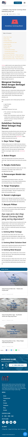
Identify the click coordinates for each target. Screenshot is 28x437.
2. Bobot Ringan (6, 38)
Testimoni (5, 405)
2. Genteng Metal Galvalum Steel (10, 51)
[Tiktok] (14, 422)
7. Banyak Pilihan (6, 47)
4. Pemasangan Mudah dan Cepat (10, 42)
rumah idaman (22, 150)
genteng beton (19, 136)
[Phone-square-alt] (2, 365)
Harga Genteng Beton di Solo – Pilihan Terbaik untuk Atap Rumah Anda (14, 58)
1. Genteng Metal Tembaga (9, 49)
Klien (4, 400)
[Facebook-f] (7, 422)
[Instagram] (3, 422)
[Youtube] (11, 422)
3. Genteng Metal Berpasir (9, 53)
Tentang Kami (6, 398)
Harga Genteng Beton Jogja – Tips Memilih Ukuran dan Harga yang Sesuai (14, 56)
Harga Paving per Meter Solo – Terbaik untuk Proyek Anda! (14, 55)
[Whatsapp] (2, 367)
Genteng (3, 65)
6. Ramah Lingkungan (7, 46)
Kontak (5, 410)
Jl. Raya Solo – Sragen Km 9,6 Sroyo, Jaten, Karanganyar (14, 429)
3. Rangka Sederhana (7, 40)
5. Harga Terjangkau (7, 44)
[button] (24, 3)
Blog (4, 407)
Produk (5, 403)
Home (4, 396)
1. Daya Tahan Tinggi (7, 37)
